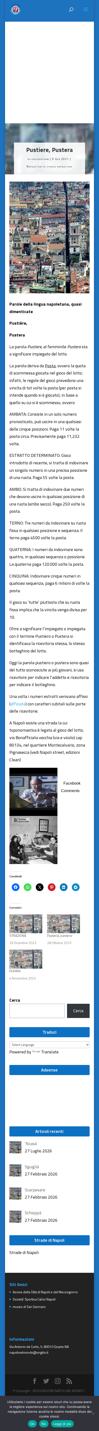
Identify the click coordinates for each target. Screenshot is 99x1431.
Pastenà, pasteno (59, 935)
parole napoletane (59, 166)
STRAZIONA (17, 935)
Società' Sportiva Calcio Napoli (34, 1299)
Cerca (14, 1000)
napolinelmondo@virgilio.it (28, 1352)
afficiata (17, 704)
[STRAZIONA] (25, 923)
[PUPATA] (25, 959)
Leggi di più (62, 1424)
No (44, 1424)
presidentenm (40, 159)
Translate (50, 1052)
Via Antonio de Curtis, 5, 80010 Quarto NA (39, 1346)
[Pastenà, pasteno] (63, 923)
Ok (32, 1424)
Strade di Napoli (24, 1252)
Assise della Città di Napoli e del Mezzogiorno (45, 1291)
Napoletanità (36, 166)
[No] (93, 1413)
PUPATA (14, 970)
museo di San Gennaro (29, 1306)
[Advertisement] (49, 71)
